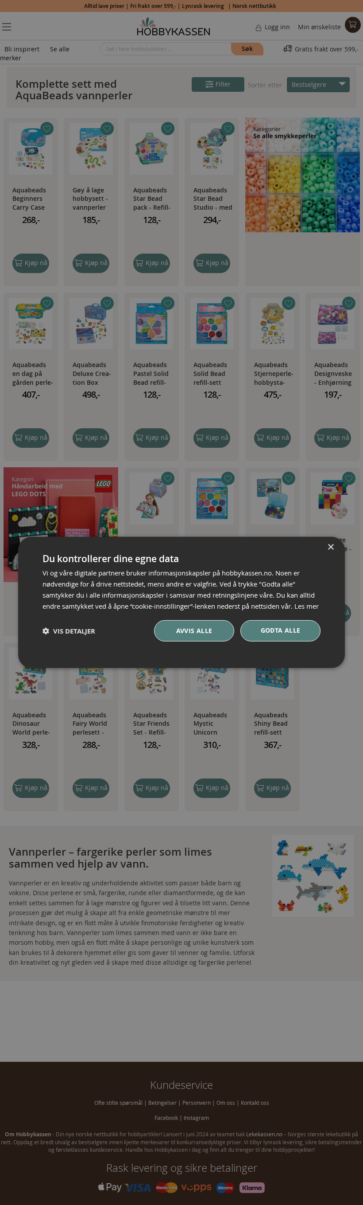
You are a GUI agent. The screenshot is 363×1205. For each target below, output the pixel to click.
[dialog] (181, 602)
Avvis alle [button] (194, 630)
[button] (68, 631)
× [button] (330, 547)
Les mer (306, 605)
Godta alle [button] (281, 630)
